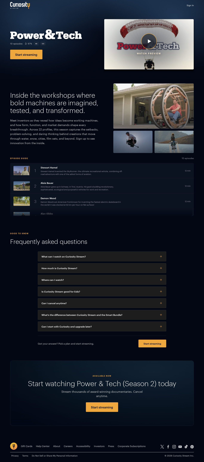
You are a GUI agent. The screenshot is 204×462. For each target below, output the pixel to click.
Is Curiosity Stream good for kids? (61, 291)
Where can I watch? (53, 279)
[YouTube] (180, 447)
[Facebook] (168, 447)
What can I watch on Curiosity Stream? (64, 256)
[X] (162, 447)
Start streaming (26, 54)
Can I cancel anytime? (54, 303)
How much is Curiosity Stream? (59, 268)
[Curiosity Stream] (20, 5)
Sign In (190, 5)
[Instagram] (174, 447)
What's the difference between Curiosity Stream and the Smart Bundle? (82, 314)
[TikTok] (186, 447)
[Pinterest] (192, 447)
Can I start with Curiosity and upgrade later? (67, 326)
